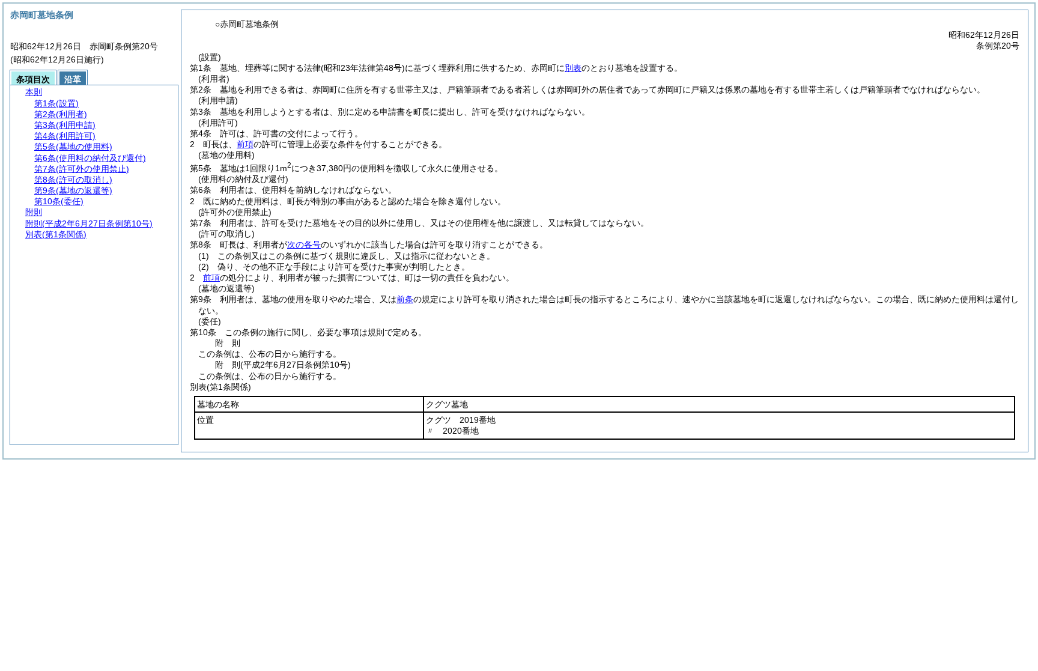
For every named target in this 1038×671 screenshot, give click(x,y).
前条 (404, 299)
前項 (245, 144)
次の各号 (304, 244)
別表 (573, 68)
